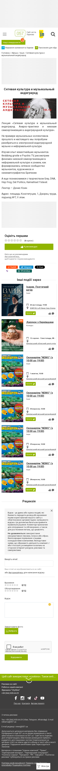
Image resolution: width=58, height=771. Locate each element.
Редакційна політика (21, 765)
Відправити (16, 657)
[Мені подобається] (49, 313)
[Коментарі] (53, 313)
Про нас (17, 703)
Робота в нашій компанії (12, 687)
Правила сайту (32, 763)
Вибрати (13, 631)
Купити (29, 313)
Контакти (26, 703)
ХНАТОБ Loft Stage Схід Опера (42, 308)
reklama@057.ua (9, 722)
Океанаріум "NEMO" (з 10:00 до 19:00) (39, 359)
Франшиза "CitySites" (11, 690)
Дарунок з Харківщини (40, 322)
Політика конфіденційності (13, 763)
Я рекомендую (30, 246)
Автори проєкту (37, 703)
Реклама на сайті (9, 684)
